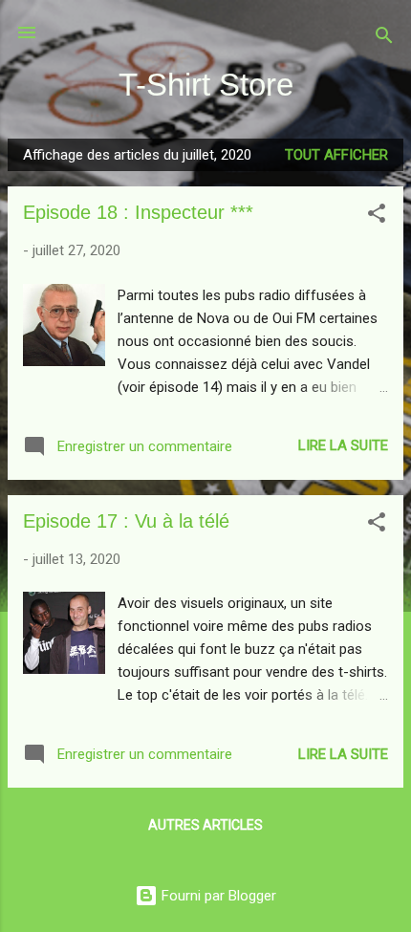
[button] (376, 216)
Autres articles (205, 825)
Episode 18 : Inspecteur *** (138, 212)
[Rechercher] (384, 39)
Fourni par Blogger (217, 895)
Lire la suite (343, 445)
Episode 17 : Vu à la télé (126, 520)
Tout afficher (336, 154)
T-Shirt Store (206, 84)
